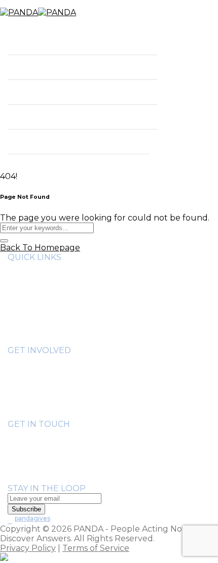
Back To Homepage (40, 247)
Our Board (49, 284)
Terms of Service (95, 548)
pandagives (32, 518)
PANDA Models (58, 387)
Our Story (48, 275)
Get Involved (34, 92)
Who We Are (33, 42)
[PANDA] (38, 12)
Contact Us (30, 479)
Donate (23, 141)
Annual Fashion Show (72, 377)
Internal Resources (66, 323)
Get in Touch (34, 116)
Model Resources (63, 332)
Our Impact (31, 67)
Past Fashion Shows (67, 397)
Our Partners (55, 294)
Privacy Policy (28, 548)
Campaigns (50, 406)
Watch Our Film (60, 313)
